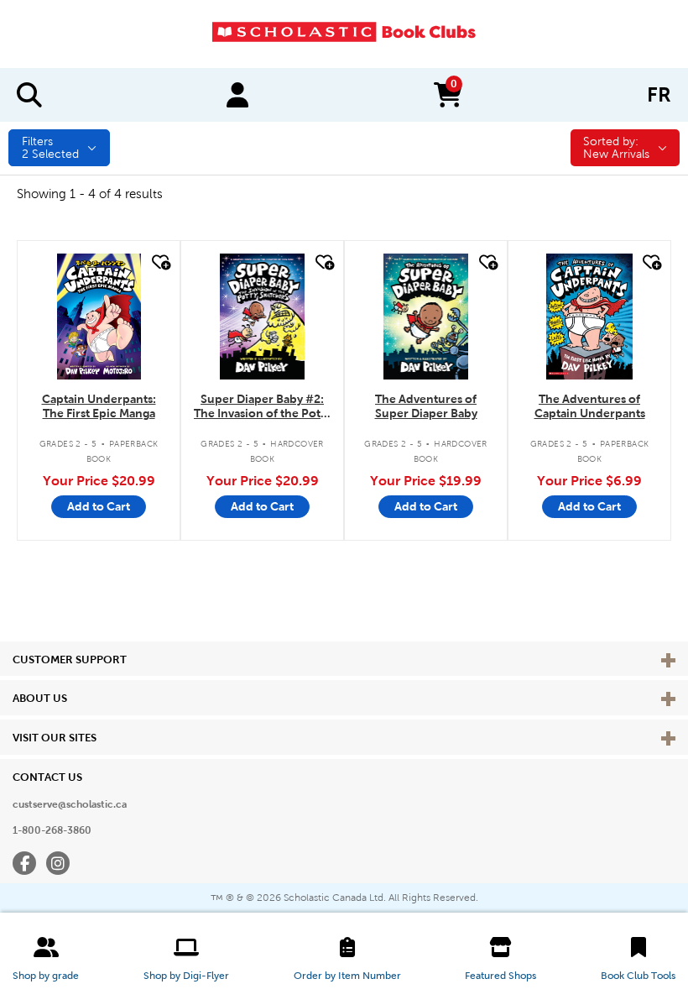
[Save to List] (159, 262)
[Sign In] (237, 95)
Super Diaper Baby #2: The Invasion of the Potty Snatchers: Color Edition (262, 406)
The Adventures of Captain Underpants (589, 406)
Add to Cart (98, 506)
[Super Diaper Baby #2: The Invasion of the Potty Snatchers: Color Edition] (262, 316)
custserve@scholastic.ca (70, 804)
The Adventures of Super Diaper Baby (426, 406)
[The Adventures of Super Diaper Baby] (426, 316)
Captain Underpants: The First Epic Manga (99, 406)
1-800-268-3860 (52, 830)
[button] (46, 958)
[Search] (29, 94)
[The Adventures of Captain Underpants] (589, 316)
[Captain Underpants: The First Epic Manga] (99, 316)
